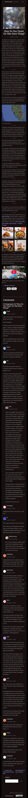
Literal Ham (10, 505)
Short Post (12, 285)
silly (9, 288)
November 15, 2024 (11, 758)
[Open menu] (23, 2)
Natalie (8, 347)
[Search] (21, 781)
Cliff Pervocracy (13, 536)
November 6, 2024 (11, 721)
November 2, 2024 (11, 639)
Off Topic (6, 285)
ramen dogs (18, 221)
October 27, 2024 (11, 508)
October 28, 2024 (13, 539)
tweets (14, 288)
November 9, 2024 (11, 735)
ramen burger (12, 223)
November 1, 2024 (11, 602)
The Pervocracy (8, 1)
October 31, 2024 (11, 557)
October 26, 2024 (11, 314)
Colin (10, 406)
